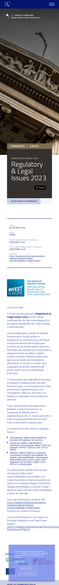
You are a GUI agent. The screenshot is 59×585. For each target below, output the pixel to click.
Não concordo (25, 573)
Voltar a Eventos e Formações (24, 201)
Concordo (26, 568)
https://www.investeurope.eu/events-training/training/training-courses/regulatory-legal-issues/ (26, 505)
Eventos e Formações (24, 15)
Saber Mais (20, 561)
